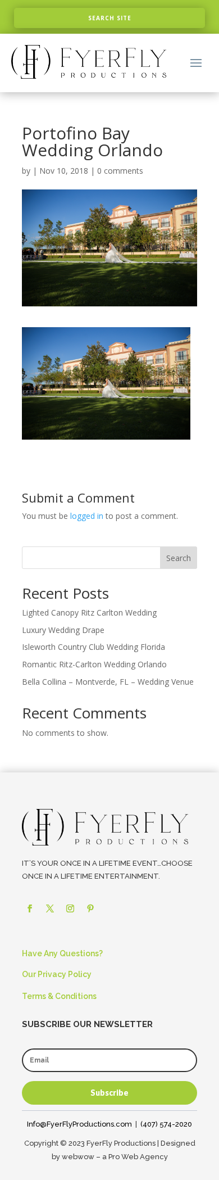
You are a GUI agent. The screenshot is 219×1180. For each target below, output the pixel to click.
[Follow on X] (50, 908)
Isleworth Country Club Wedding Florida (93, 646)
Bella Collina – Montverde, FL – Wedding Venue (108, 681)
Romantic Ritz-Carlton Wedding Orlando (94, 664)
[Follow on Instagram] (70, 908)
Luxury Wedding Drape (63, 630)
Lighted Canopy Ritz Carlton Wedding (89, 612)
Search (178, 558)
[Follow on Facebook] (30, 908)
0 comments (120, 170)
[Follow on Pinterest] (90, 908)
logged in (86, 515)
